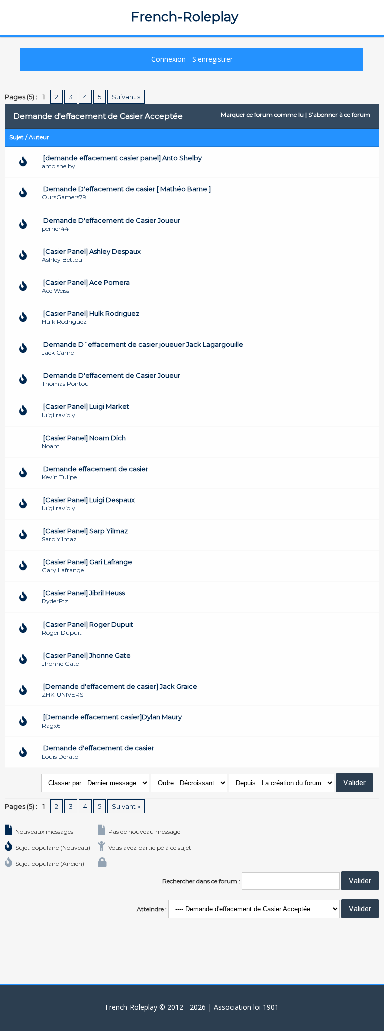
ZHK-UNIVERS (63, 694)
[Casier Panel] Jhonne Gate (87, 655)
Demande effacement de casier (96, 469)
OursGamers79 (64, 197)
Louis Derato (60, 756)
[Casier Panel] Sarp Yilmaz (86, 531)
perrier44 (55, 228)
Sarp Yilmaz (59, 539)
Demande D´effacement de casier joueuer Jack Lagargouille (144, 344)
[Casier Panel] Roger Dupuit (89, 624)
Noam (51, 446)
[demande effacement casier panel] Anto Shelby (123, 158)
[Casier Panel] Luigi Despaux (89, 500)
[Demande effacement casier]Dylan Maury (113, 717)
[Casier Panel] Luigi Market (87, 406)
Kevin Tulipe (59, 477)
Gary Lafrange (63, 570)
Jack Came (58, 352)
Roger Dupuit (62, 632)
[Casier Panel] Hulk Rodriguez (92, 313)
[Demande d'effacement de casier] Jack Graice (121, 686)
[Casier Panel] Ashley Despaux (92, 251)
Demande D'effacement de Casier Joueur (112, 220)
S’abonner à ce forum (339, 114)
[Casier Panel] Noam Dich (85, 438)
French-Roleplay (184, 17)
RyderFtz (55, 601)
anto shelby (59, 166)
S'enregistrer (212, 59)
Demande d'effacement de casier (99, 748)
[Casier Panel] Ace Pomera (87, 282)
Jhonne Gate (60, 663)
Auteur (39, 137)
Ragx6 (51, 725)
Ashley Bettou (62, 259)
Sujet (17, 137)
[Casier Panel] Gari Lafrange (88, 562)
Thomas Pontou (65, 383)
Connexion (169, 59)
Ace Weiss (56, 290)
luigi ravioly (59, 415)
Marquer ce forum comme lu (262, 114)
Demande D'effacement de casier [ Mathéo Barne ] (127, 189)
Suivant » (126, 97)
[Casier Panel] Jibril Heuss (84, 593)
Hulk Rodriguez (64, 321)
